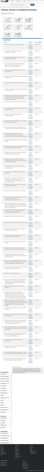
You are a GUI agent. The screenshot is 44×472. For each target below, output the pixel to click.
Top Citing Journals (4, 440)
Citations (2, 405)
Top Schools (2, 420)
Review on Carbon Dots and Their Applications (14, 44)
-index (1, 395)
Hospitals (16, 454)
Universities (17, 450)
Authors (16, 447)
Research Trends (25, 464)
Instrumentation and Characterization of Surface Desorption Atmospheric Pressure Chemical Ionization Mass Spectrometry (16, 167)
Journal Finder (25, 468)
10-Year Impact (3, 390)
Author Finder (25, 465)
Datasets (31, 450)
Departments (17, 453)
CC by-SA (41, 470)
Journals (4, 7)
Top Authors (2, 422)
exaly (1, 7)
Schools (16, 451)
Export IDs (24, 462)
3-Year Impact (3, 385)
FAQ (29, 1)
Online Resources (33, 453)
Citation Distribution (4, 409)
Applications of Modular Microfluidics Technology (15, 216)
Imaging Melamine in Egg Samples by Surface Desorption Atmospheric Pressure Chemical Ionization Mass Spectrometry (16, 255)
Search (32, 4)
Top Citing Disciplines (4, 442)
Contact (2, 450)
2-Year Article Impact (4, 376)
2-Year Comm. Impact (4, 381)
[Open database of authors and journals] (4, 0)
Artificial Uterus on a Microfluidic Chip (12, 273)
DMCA (2, 454)
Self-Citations (3, 412)
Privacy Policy (3, 451)
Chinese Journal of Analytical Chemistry (15, 7)
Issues (24, 1)
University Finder (25, 466)
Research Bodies (18, 456)
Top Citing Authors (4, 433)
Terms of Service (3, 453)
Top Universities (3, 417)
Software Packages (33, 451)
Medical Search (3, 464)
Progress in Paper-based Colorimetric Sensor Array (15, 190)
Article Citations (5, 407)
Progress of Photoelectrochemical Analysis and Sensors (16, 222)
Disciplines (32, 447)
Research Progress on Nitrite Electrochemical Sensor (15, 101)
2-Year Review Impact (4, 378)
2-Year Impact (3, 373)
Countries (16, 457)
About (12, 1)
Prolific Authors (3, 425)
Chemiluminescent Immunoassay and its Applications (15, 82)
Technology (18, 1)
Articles (2, 402)
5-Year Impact (3, 388)
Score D (2, 400)
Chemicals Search (4, 465)
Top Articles (2, 427)
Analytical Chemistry (7, 13)
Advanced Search (3, 462)
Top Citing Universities (5, 435)
